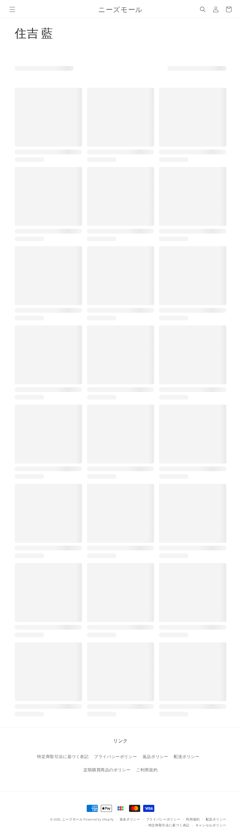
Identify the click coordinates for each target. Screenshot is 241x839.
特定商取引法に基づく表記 (62, 756)
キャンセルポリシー (210, 825)
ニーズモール (72, 819)
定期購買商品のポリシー (107, 769)
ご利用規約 (147, 769)
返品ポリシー (155, 756)
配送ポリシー (187, 756)
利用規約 (193, 819)
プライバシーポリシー (115, 756)
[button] (12, 9)
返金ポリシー (130, 819)
